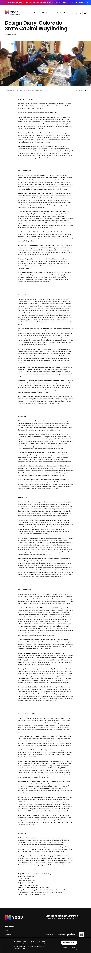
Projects (29, 13)
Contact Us (9, 926)
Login (84, 9)
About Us (8, 934)
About (65, 13)
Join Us (69, 9)
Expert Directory (76, 9)
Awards (53, 13)
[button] (80, 13)
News (7, 930)
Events (59, 13)
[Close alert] (87, 2)
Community (73, 13)
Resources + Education (41, 13)
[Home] (12, 11)
